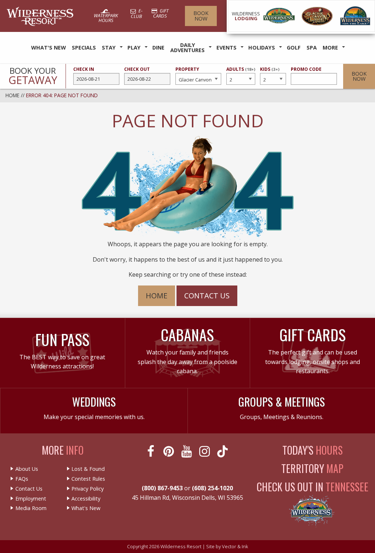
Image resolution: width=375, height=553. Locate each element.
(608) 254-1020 (212, 488)
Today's (312, 450)
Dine (158, 47)
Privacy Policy (87, 488)
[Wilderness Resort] (279, 16)
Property (187, 69)
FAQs (21, 479)
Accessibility (85, 498)
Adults (240, 72)
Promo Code (306, 69)
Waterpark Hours (106, 17)
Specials (84, 47)
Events (226, 47)
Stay (109, 47)
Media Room (31, 508)
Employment (30, 498)
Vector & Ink (235, 546)
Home (12, 95)
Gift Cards (160, 13)
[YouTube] (187, 451)
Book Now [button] (359, 76)
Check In (83, 69)
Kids (269, 72)
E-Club (136, 13)
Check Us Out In (312, 486)
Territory (312, 468)
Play (134, 47)
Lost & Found (88, 469)
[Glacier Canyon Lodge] (317, 16)
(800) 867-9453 (162, 488)
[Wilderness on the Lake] (355, 16)
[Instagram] (205, 451)
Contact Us (207, 296)
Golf (294, 47)
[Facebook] (151, 451)
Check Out (137, 69)
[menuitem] (48, 48)
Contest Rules (88, 479)
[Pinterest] (169, 451)
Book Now (200, 16)
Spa (312, 47)
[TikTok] (223, 451)
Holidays (261, 47)
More (330, 47)
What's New (48, 47)
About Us (26, 469)
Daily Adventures (187, 47)
